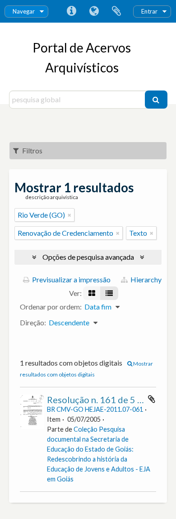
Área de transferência (116, 11)
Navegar (24, 11)
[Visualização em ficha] (92, 293)
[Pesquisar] (156, 99)
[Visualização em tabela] (109, 293)
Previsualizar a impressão (71, 279)
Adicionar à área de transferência (151, 399)
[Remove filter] (69, 215)
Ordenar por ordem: (51, 306)
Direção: (33, 322)
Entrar (149, 11)
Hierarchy (145, 279)
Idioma (94, 11)
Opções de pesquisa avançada (88, 256)
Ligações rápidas (71, 11)
